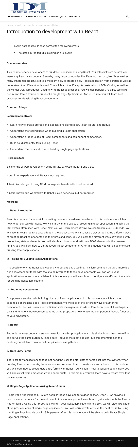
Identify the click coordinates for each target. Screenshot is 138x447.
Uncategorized (14, 25)
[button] (127, 16)
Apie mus (73, 16)
